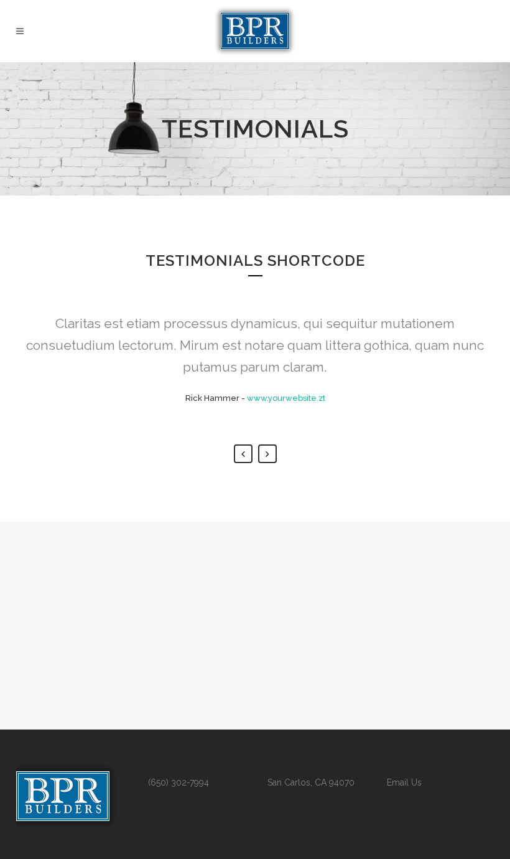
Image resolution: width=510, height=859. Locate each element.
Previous (243, 453)
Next (267, 453)
